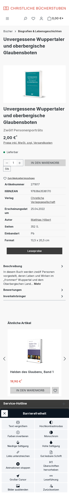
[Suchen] (25, 18)
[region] (34, 84)
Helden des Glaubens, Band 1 (32, 372)
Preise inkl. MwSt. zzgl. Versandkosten (27, 142)
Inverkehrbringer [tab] (14, 296)
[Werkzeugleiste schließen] (4, 413)
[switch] (18, 424)
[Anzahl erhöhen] (19, 162)
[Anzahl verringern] (6, 162)
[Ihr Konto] (41, 18)
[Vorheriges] (4, 358)
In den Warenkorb (45, 162)
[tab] (33, 275)
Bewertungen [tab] (12, 289)
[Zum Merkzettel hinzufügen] (55, 390)
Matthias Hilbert (41, 219)
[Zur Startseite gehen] (34, 8)
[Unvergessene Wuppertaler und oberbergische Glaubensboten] (34, 84)
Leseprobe (34, 251)
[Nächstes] (64, 358)
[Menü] (7, 18)
